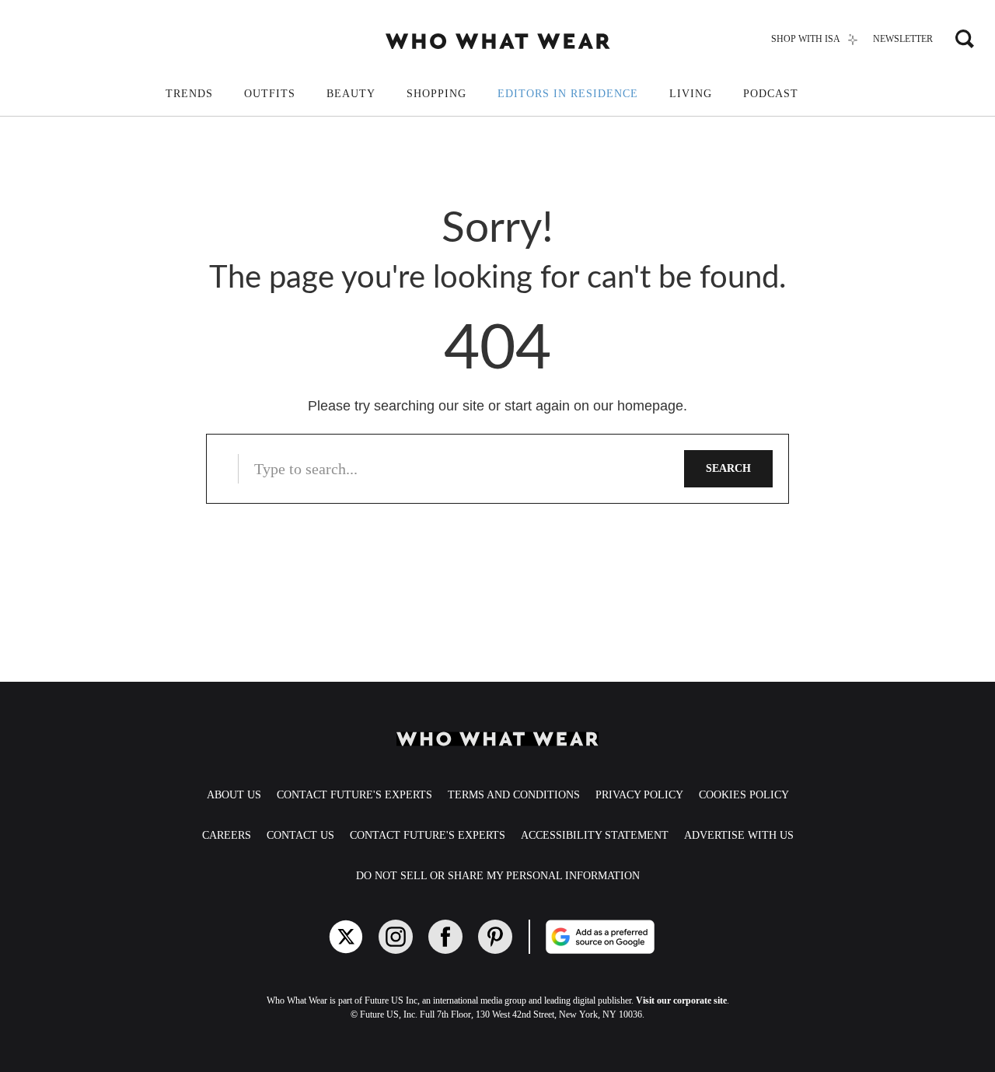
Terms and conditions (514, 795)
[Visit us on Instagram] (396, 937)
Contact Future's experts (354, 795)
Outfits (269, 94)
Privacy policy (639, 795)
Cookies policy (744, 795)
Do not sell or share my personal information (498, 876)
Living (690, 94)
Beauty (350, 94)
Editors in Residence (568, 94)
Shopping (436, 94)
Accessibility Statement (595, 835)
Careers (226, 835)
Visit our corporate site (681, 1000)
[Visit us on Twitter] (346, 937)
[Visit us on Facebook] (445, 937)
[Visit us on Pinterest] (495, 937)
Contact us (300, 835)
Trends (189, 94)
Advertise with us (739, 835)
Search (728, 468)
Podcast (770, 94)
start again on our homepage (593, 406)
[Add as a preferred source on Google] (654, 937)
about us (234, 795)
